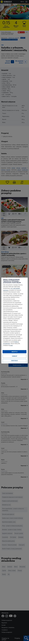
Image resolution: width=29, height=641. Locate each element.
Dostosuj (14, 360)
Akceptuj (14, 351)
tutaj (11, 345)
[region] (14, 320)
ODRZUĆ (14, 356)
